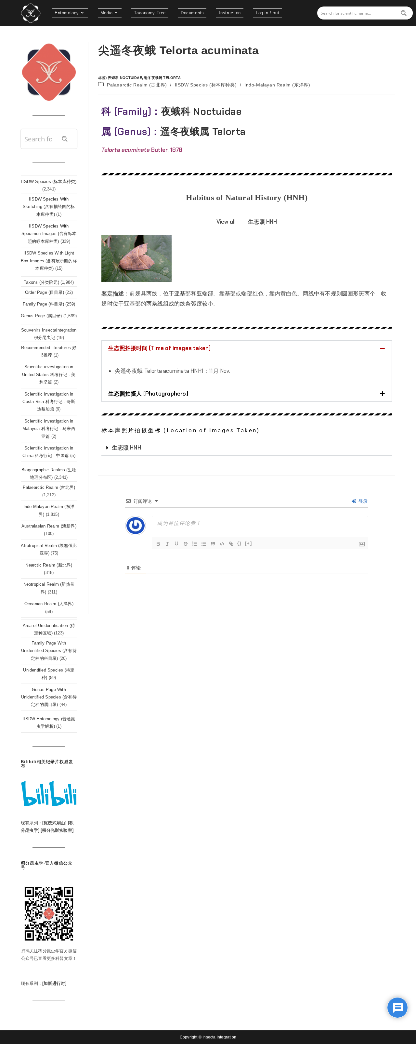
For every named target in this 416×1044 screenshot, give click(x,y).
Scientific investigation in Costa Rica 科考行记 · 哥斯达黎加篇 (48, 402)
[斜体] (167, 544)
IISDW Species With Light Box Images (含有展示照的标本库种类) (49, 261)
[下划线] (176, 544)
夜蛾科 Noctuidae (125, 78)
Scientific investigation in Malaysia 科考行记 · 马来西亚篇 (48, 429)
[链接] (231, 544)
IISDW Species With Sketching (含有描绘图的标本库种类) (49, 207)
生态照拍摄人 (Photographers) (148, 393)
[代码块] (222, 544)
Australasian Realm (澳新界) (48, 526)
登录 (362, 501)
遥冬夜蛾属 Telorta (162, 78)
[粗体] (158, 544)
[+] (248, 543)
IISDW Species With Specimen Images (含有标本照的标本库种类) (48, 234)
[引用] (212, 544)
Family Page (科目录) (43, 304)
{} (239, 543)
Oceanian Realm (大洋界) (48, 603)
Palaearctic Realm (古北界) (137, 84)
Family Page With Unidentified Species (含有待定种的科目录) (49, 651)
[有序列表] (194, 544)
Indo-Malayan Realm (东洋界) (277, 84)
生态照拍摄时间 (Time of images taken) (159, 348)
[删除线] (185, 544)
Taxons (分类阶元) (41, 282)
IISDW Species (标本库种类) (206, 84)
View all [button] (226, 221)
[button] (247, 348)
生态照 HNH (126, 447)
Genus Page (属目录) (41, 315)
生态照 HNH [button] (262, 221)
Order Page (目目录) (44, 292)
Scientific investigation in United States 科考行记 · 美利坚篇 (48, 374)
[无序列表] (203, 544)
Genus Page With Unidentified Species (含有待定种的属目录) (49, 697)
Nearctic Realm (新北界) (48, 565)
